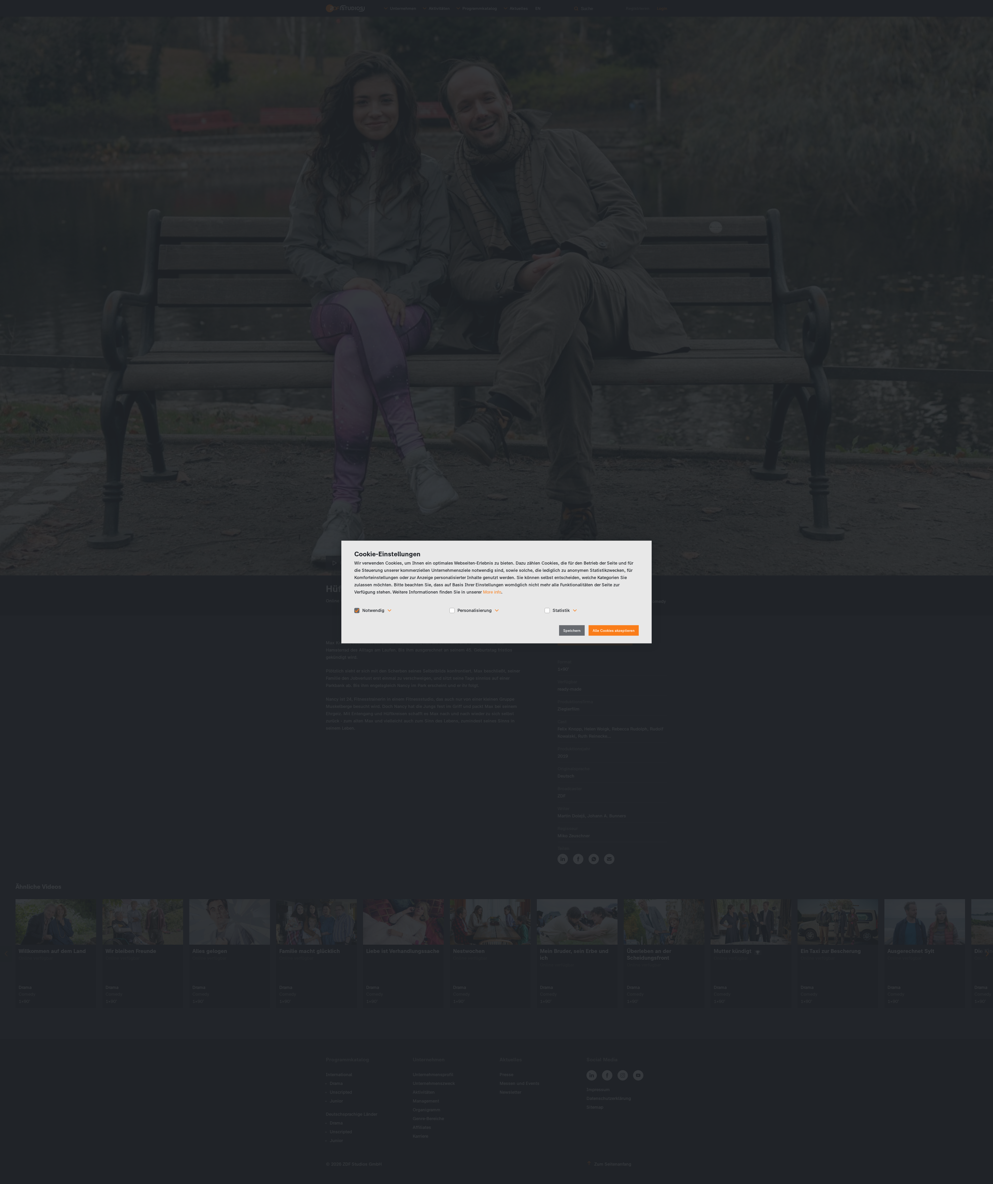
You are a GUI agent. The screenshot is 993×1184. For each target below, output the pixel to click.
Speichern (572, 630)
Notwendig (373, 610)
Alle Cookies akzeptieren (614, 630)
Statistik (561, 610)
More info (492, 592)
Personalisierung (474, 610)
